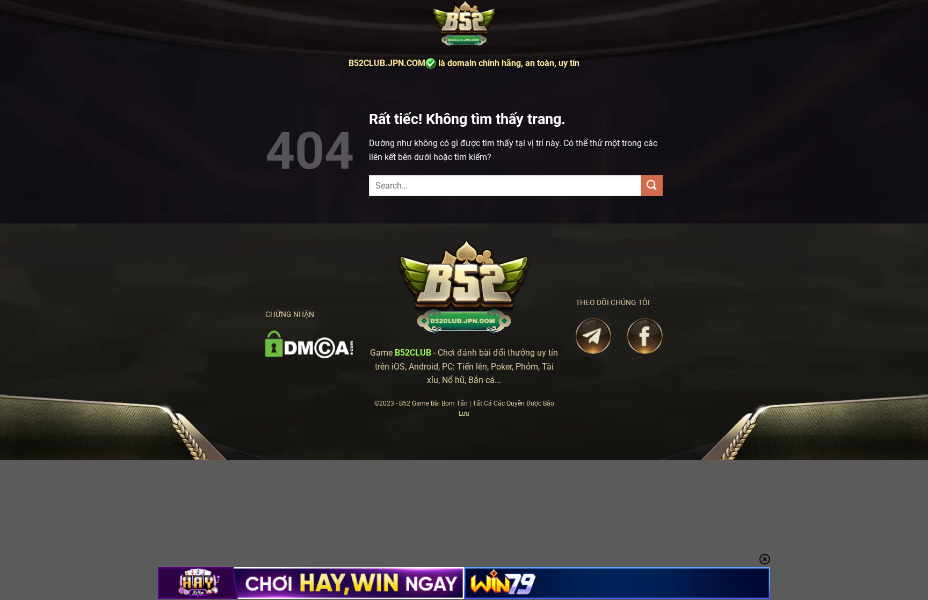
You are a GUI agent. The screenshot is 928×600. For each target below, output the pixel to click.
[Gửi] (652, 185)
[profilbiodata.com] (464, 24)
